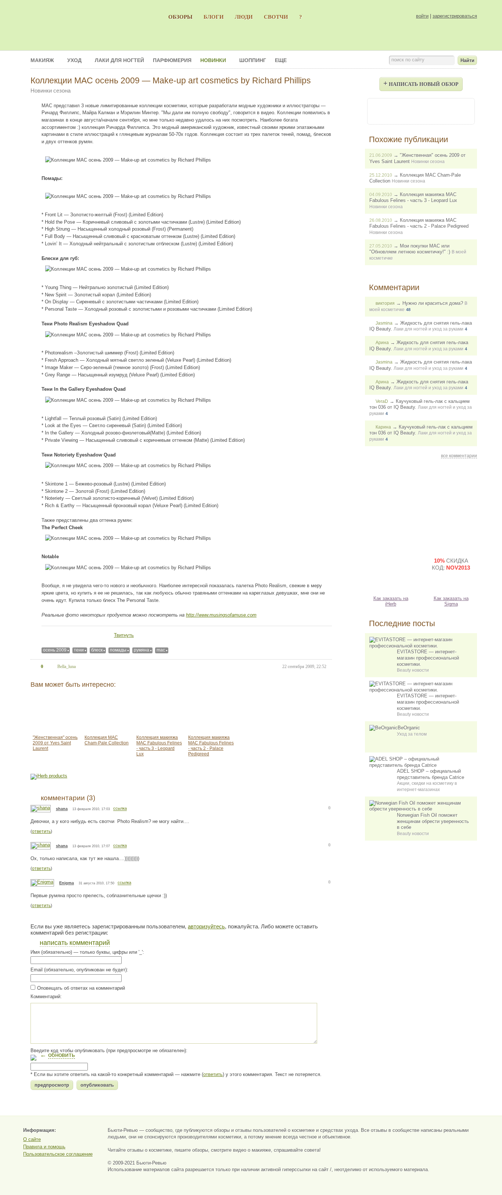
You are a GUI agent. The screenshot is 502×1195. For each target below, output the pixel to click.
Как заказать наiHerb (390, 601)
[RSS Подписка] (460, 110)
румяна (141, 650)
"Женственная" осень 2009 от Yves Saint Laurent (55, 743)
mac (161, 650)
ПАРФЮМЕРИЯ (172, 60)
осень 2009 (55, 650)
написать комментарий (75, 942)
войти (422, 16)
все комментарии (459, 456)
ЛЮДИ (244, 17)
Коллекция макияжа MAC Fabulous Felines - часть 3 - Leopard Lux (159, 745)
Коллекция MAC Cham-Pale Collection (107, 740)
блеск (97, 650)
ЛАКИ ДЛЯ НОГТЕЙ (119, 60)
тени (79, 650)
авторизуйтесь (206, 926)
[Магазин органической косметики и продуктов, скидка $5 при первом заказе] (390, 570)
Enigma (66, 883)
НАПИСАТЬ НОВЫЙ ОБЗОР (421, 83)
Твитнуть (124, 635)
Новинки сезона (51, 90)
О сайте (32, 1139)
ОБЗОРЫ (180, 17)
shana (62, 808)
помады (118, 650)
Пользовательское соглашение (58, 1154)
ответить (41, 831)
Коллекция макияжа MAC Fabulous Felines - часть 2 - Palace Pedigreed (211, 745)
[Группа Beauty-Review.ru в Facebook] (400, 110)
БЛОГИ (214, 17)
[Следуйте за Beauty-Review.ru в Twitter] (440, 110)
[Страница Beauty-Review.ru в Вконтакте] (420, 110)
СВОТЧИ (276, 17)
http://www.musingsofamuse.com (221, 615)
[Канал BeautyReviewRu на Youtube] (381, 110)
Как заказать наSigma (451, 601)
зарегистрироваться (455, 16)
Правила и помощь (44, 1146)
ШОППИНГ (252, 60)
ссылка (120, 808)
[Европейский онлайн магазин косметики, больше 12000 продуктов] (451, 505)
